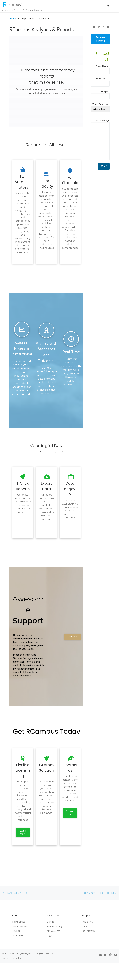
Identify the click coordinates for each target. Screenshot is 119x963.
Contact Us (87, 926)
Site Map (16, 930)
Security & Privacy (20, 926)
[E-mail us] (94, 27)
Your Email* (103, 79)
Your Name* (103, 66)
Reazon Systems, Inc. (21, 953)
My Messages (53, 930)
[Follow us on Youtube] (108, 27)
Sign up (50, 921)
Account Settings (55, 926)
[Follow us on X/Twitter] (99, 27)
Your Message (101, 121)
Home (12, 18)
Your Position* (101, 104)
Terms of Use (18, 921)
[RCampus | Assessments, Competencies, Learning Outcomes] (12, 4)
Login (49, 935)
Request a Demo (100, 39)
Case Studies (18, 935)
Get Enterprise (88, 930)
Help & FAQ (87, 921)
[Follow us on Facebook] (104, 27)
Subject (105, 92)
